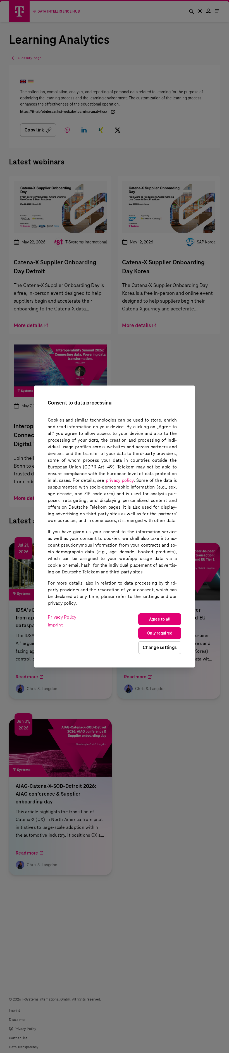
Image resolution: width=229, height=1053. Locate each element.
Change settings (160, 647)
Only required (159, 633)
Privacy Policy (62, 617)
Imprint (55, 625)
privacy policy (120, 480)
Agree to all (160, 619)
